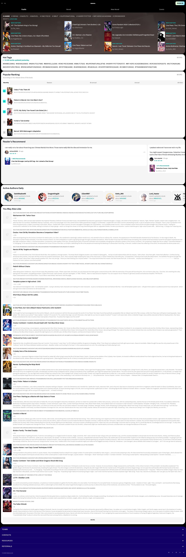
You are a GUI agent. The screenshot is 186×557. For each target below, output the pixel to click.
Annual (137, 82)
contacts (6, 535)
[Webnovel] (93, 3)
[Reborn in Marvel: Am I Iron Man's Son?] (93, 101)
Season (49, 82)
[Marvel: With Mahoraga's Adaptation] (93, 132)
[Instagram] (168, 552)
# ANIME (6, 16)
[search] (5, 3)
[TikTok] (172, 552)
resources (7, 541)
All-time (180, 82)
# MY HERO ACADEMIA (102, 16)
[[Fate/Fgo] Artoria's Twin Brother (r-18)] (82, 25)
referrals (7, 546)
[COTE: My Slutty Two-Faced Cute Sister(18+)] (93, 111)
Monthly (6, 82)
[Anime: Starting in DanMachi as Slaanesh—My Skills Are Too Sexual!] (32, 46)
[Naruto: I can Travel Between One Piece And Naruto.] (129, 46)
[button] (23, 9)
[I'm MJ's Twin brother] (93, 122)
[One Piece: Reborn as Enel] (82, 46)
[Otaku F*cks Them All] (93, 90)
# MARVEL (34, 16)
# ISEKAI (14, 16)
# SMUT (55, 16)
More (179, 57)
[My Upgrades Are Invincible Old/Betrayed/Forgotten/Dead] (129, 36)
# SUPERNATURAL (67, 16)
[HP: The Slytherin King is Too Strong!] (32, 25)
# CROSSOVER (119, 16)
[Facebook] (176, 552)
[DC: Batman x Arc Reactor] (82, 36)
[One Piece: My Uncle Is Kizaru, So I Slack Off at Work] (32, 36)
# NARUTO (24, 16)
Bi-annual (93, 82)
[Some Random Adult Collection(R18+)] (129, 25)
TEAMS (5, 529)
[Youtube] (183, 552)
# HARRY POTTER (83, 16)
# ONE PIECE (45, 16)
